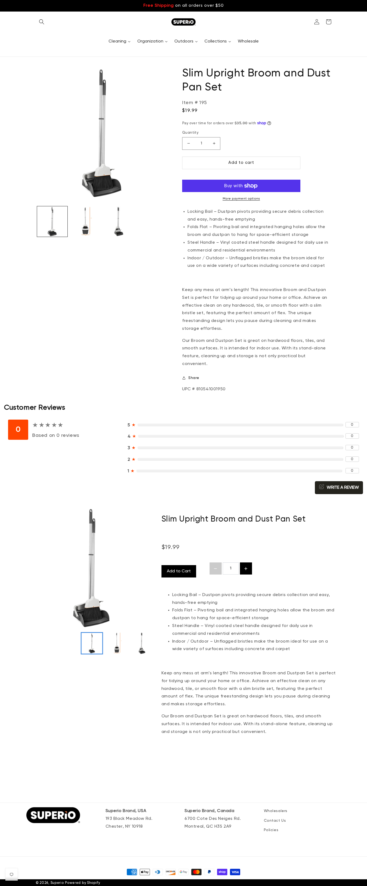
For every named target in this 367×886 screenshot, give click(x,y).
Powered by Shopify (82, 883)
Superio (57, 883)
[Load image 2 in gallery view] (85, 221)
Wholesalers (276, 811)
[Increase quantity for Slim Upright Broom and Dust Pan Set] (246, 568)
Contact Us (275, 821)
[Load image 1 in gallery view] (52, 221)
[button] (42, 22)
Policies (271, 830)
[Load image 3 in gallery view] (118, 221)
